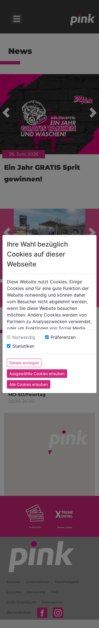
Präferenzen (63, 337)
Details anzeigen (24, 362)
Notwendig (23, 337)
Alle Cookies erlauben (28, 384)
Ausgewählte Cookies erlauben (37, 373)
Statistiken (23, 346)
